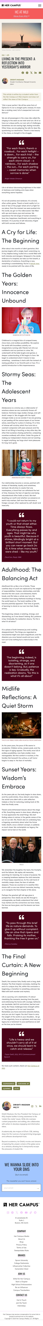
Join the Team (21, 1303)
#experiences (8, 1084)
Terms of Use (21, 1247)
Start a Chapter (21, 1281)
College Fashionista (21, 1263)
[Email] (40, 73)
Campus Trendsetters (21, 1290)
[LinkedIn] (36, 73)
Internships (21, 1305)
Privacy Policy (21, 1244)
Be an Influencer (21, 1287)
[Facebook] (23, 73)
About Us (21, 1239)
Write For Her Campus (21, 1278)
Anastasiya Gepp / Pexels (21, 477)
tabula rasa (34, 263)
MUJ (3, 55)
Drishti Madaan (17, 79)
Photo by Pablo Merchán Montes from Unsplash (21, 740)
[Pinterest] (27, 73)
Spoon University (21, 1260)
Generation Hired (21, 1269)
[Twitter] (31, 73)
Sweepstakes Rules (21, 1250)
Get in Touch (21, 1300)
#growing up (23, 1084)
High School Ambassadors (21, 1284)
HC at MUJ (21, 12)
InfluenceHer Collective (21, 1266)
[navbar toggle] (39, 5)
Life (8, 55)
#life (16, 1088)
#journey (7, 1088)
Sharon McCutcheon (21, 335)
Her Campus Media (21, 1236)
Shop (22, 1242)
